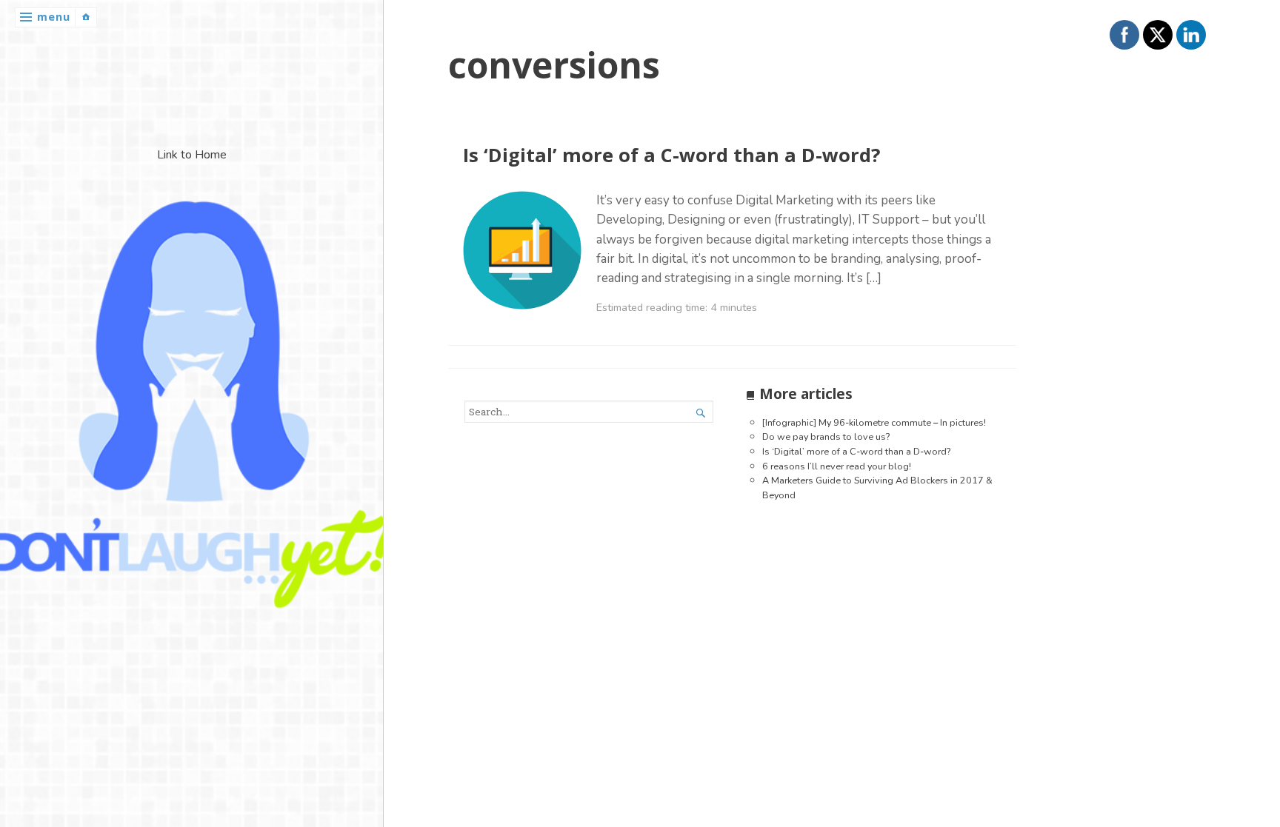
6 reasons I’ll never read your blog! (836, 466)
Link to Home (192, 155)
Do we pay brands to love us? (826, 436)
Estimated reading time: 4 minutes (676, 307)
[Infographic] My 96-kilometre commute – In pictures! (874, 422)
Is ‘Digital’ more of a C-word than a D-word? (672, 155)
